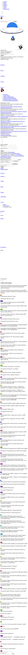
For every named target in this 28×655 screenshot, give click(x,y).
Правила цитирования (8, 96)
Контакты (5, 94)
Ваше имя (3, 159)
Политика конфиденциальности (10, 100)
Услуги (5, 6)
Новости (5, 5)
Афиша (5, 4)
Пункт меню (6, 205)
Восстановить (11, 152)
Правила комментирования (9, 98)
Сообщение (16, 161)
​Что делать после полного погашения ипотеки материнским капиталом (11, 107)
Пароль (2, 148)
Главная (5, 1)
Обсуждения (6, 9)
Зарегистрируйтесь (15, 153)
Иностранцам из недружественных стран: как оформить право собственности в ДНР (14, 127)
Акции (4, 7)
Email (2, 145)
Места (4, 2)
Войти (2, 16)
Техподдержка (6, 95)
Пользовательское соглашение (10, 99)
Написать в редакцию (6, 134)
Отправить (15, 164)
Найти (15, 21)
